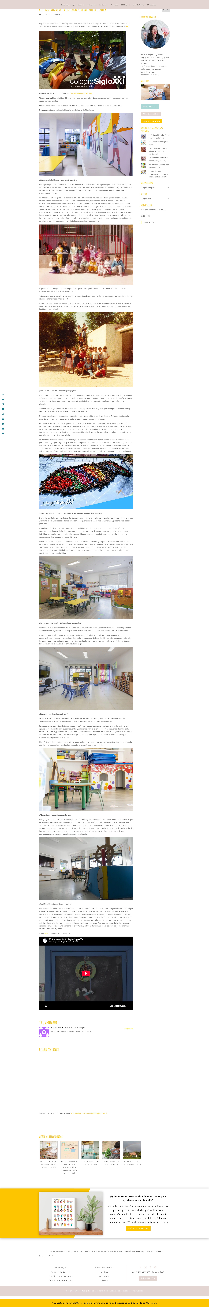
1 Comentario (56, 14)
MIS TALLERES (150, 113)
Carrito (104, 1280)
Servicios (102, 5)
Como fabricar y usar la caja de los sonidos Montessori (158, 151)
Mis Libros (92, 5)
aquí (46, 933)
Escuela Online (139, 5)
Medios (104, 1272)
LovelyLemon (137, 1291)
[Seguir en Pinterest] (150, 1267)
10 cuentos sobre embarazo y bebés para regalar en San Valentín (158, 174)
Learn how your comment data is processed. (89, 1113)
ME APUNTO (148, 1278)
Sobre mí (81, 5)
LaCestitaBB (57, 1027)
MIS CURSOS (150, 106)
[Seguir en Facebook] (141, 1267)
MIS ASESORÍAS (151, 121)
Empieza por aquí (68, 5)
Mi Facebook (145, 216)
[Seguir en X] (146, 1267)
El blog (124, 5)
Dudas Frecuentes (104, 1267)
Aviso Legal (61, 1267)
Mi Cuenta (151, 5)
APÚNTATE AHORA (138, 1228)
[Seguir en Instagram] (155, 1267)
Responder (128, 1028)
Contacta (115, 5)
